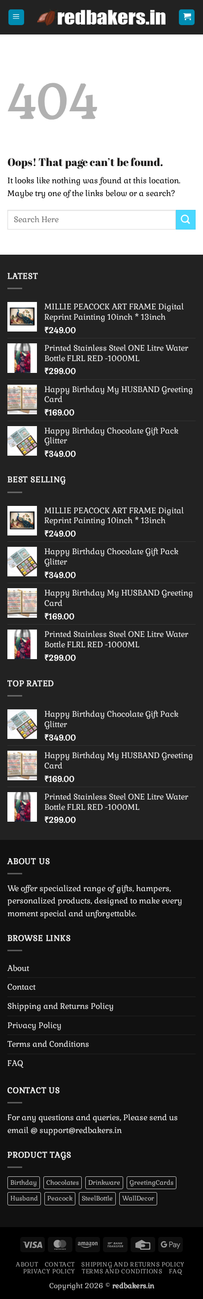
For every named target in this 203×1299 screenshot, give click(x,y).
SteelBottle (97, 1198)
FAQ (15, 1063)
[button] (16, 17)
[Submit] (186, 219)
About (18, 968)
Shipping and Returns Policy (60, 1006)
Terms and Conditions (48, 1044)
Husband (24, 1198)
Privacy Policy (34, 1025)
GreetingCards (151, 1182)
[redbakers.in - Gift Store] (101, 17)
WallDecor (138, 1198)
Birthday (23, 1182)
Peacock (59, 1198)
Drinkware (104, 1182)
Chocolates (62, 1182)
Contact (21, 987)
